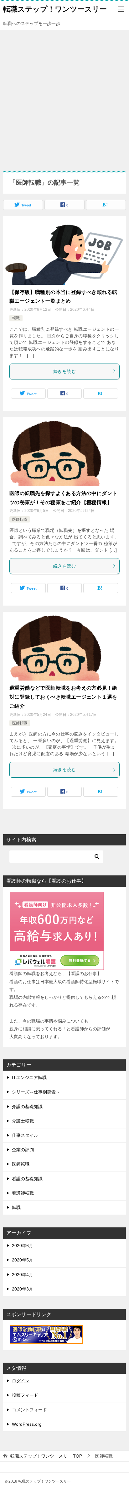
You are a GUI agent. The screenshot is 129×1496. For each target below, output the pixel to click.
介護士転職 (23, 1120)
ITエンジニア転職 (29, 1077)
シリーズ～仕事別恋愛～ (36, 1091)
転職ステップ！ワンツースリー (55, 9)
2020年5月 (22, 1259)
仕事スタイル (25, 1135)
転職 (16, 318)
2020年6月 (22, 1245)
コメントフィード (29, 1409)
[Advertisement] (64, 97)
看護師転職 (23, 1193)
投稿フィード (25, 1395)
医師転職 (19, 519)
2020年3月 (22, 1288)
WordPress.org (27, 1424)
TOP (46, 1456)
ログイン (20, 1380)
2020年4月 (22, 1274)
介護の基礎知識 (27, 1106)
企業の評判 (23, 1149)
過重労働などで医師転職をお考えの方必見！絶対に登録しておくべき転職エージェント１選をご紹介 (63, 697)
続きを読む (64, 371)
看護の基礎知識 (27, 1178)
